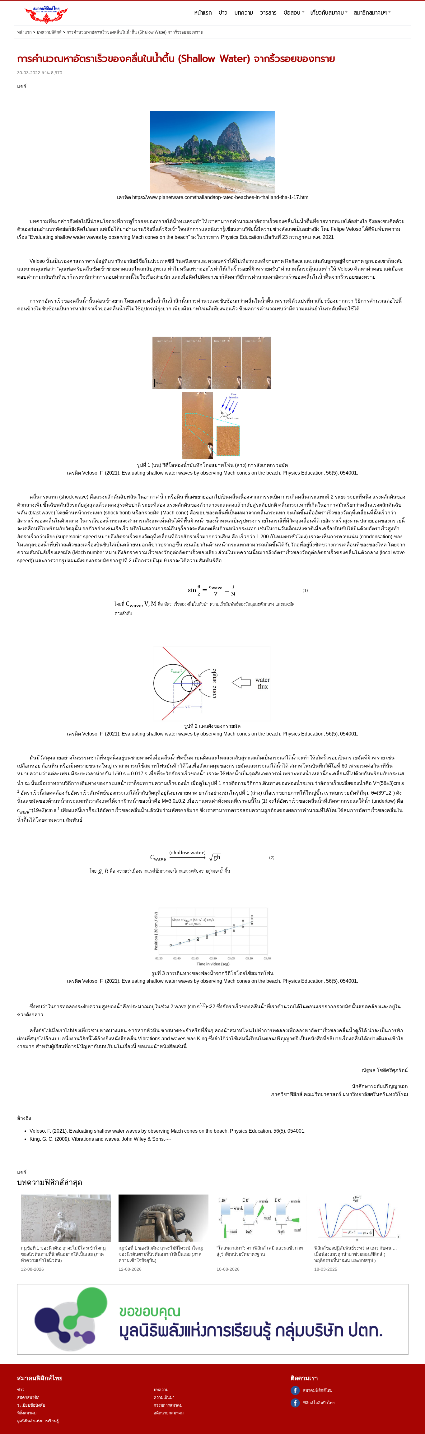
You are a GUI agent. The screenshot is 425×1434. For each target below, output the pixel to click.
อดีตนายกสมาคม (169, 1413)
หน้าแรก (24, 32)
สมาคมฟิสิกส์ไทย (318, 1390)
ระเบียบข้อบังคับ (31, 1405)
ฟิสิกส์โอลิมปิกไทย (319, 1402)
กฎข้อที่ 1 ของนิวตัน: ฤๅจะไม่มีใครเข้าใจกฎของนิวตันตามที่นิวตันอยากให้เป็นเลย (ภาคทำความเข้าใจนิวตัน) (63, 1254)
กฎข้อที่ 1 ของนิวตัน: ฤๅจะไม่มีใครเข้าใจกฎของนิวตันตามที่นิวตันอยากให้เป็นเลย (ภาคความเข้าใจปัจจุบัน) (161, 1254)
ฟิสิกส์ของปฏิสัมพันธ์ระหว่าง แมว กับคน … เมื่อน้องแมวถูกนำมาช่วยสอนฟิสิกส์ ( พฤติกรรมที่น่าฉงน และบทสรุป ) (355, 1254)
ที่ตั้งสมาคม (26, 1413)
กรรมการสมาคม (168, 1405)
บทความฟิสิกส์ (49, 32)
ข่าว (20, 1389)
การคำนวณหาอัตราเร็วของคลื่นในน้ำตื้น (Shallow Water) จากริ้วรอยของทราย (135, 32)
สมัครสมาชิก (28, 1397)
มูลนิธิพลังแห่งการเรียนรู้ (38, 1420)
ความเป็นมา (164, 1397)
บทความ (161, 1389)
